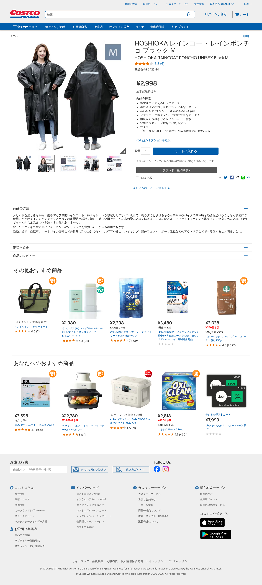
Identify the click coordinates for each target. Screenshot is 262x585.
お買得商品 (80, 27)
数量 (137, 151)
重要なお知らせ (147, 499)
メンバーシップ (87, 488)
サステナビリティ (25, 516)
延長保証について (148, 521)
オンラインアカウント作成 (91, 499)
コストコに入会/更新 (88, 493)
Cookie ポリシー (179, 561)
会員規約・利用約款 (105, 561)
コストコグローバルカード (91, 510)
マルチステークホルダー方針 (31, 521)
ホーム (14, 35)
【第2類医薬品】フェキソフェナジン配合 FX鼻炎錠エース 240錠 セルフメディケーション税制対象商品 (178, 335)
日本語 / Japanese (220, 3)
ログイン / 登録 (216, 14)
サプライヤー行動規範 (27, 540)
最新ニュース (22, 499)
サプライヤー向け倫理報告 (30, 546)
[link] (226, 177)
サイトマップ (80, 561)
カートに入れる (186, 151)
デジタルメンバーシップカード (93, 516)
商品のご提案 (22, 535)
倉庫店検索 (19, 462)
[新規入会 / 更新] (65, 27)
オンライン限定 (119, 27)
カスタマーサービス (152, 488)
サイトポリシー (156, 561)
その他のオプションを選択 (153, 140)
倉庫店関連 (157, 27)
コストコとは (24, 488)
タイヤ (139, 27)
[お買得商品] (87, 27)
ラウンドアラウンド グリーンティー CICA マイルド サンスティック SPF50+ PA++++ (82, 332)
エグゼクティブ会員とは (90, 505)
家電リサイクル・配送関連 (153, 516)
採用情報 (20, 505)
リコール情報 (145, 505)
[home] (25, 13)
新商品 (98, 27)
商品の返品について (149, 510)
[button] (191, 14)
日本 (246, 4)
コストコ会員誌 (85, 527)
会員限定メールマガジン (90, 521)
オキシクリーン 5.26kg (170, 429)
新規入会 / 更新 (55, 27)
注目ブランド (180, 27)
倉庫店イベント (208, 499)
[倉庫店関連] (165, 27)
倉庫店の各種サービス (212, 505)
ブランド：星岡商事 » (177, 170)
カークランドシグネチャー (30, 510)
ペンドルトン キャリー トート (31, 326)
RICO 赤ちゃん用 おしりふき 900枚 (34, 424)
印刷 (246, 36)
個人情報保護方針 (131, 561)
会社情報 (20, 493)
